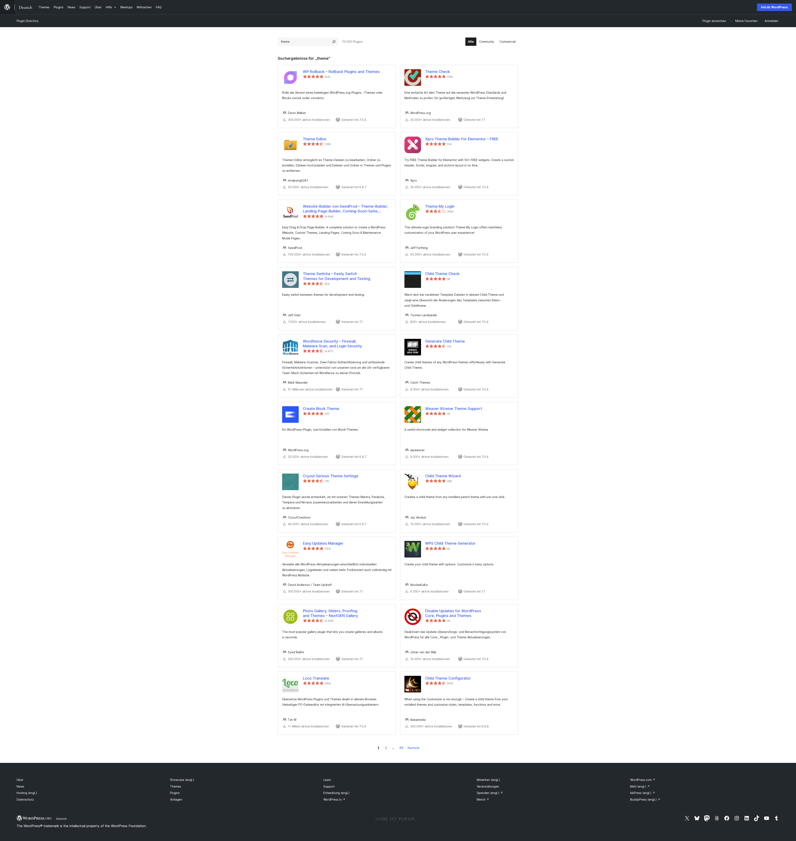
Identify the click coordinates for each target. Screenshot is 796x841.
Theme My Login (439, 206)
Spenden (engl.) (490, 793)
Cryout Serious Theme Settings (330, 476)
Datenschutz (25, 799)
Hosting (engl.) (27, 793)
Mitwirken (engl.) (488, 780)
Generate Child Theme (445, 341)
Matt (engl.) (640, 786)
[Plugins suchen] (334, 42)
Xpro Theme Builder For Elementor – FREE (461, 139)
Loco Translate (316, 678)
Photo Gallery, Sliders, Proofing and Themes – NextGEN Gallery (330, 613)
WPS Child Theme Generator (450, 543)
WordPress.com (642, 780)
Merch (483, 799)
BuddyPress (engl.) (645, 799)
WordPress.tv (334, 799)
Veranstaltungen (488, 786)
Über (20, 780)
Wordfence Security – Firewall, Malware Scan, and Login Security (332, 343)
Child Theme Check (442, 273)
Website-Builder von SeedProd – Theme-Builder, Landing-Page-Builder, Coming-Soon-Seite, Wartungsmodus (345, 209)
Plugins (175, 793)
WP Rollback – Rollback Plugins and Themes (341, 71)
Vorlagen (176, 799)
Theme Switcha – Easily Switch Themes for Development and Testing (336, 276)
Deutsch (61, 818)
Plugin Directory (28, 21)
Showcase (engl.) (182, 780)
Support (329, 786)
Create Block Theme (321, 408)
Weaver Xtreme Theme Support (453, 408)
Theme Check (437, 71)
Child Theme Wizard (443, 476)
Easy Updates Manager (323, 543)
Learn (327, 780)
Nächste (413, 748)
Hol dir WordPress (774, 7)
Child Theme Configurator (448, 678)
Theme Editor (315, 139)
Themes (175, 786)
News (20, 786)
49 (401, 748)
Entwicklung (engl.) (336, 793)
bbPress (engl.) (642, 793)
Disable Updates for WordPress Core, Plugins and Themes (453, 613)
